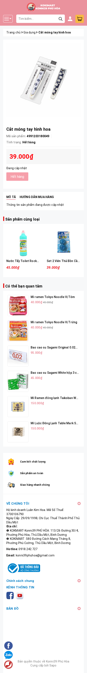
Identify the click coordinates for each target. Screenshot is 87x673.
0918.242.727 (28, 549)
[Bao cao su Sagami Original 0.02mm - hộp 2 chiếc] (18, 356)
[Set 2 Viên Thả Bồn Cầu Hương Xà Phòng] (64, 242)
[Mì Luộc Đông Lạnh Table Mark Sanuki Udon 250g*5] (18, 431)
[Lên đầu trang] (79, 665)
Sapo (53, 665)
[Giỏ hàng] (79, 19)
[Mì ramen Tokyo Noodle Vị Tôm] (18, 305)
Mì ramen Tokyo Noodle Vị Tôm (53, 297)
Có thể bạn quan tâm (23, 286)
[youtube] (20, 595)
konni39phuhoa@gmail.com (35, 555)
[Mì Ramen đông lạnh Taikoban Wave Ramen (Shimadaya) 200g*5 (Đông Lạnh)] (18, 406)
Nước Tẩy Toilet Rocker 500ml (27, 261)
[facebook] (10, 595)
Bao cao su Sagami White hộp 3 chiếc (57, 372)
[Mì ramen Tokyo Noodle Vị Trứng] (18, 330)
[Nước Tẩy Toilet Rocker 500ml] (23, 242)
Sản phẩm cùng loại (22, 219)
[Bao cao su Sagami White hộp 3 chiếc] (18, 381)
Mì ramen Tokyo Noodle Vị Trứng (54, 322)
